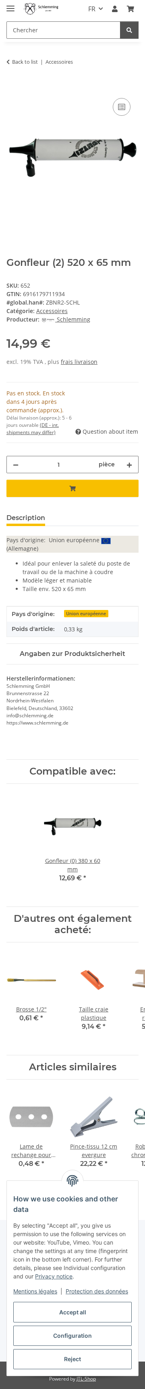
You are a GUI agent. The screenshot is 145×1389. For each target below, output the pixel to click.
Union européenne (86, 613)
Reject (72, 1359)
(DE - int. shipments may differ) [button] (32, 429)
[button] (115, 9)
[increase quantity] (129, 464)
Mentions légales (35, 1291)
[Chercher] (129, 30)
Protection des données (97, 1291)
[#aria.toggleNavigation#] (10, 5)
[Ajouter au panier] (12, 87)
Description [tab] (25, 518)
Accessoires (52, 311)
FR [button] (91, 8)
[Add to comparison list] (121, 107)
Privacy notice (53, 1276)
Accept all (72, 1312)
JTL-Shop (86, 1378)
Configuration (72, 1335)
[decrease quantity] (16, 464)
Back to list (25, 61)
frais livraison (79, 362)
